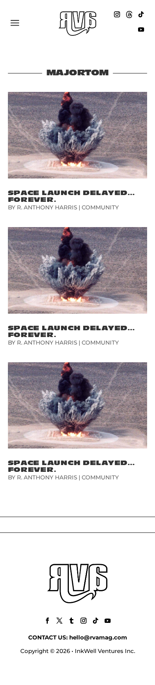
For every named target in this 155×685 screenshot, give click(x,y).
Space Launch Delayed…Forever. (71, 196)
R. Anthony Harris (47, 207)
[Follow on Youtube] (141, 29)
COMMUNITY (100, 207)
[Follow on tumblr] (71, 621)
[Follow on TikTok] (141, 14)
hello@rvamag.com (98, 637)
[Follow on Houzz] (129, 14)
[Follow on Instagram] (117, 14)
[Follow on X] (59, 621)
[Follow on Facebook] (47, 621)
